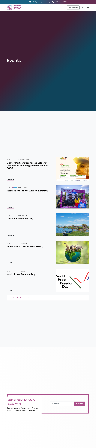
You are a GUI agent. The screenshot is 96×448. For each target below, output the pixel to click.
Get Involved (73, 8)
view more (10, 179)
